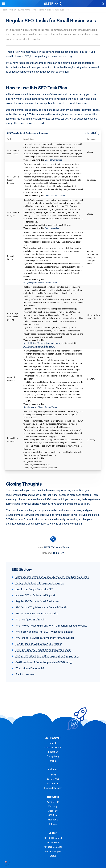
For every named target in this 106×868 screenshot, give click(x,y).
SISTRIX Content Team (56, 547)
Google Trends (51, 282)
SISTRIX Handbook (53, 838)
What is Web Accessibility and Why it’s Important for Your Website (51, 625)
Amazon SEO (53, 783)
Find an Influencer (53, 788)
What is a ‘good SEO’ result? (30, 619)
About (53, 743)
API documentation (53, 847)
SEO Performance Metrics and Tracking (36, 613)
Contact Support (53, 851)
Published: (46, 552)
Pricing (53, 774)
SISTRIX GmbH (53, 737)
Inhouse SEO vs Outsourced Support (35, 595)
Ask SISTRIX (15, 10)
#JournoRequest (53, 343)
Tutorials (53, 824)
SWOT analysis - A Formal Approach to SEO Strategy (44, 662)
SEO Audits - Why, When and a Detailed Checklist (41, 607)
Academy (53, 811)
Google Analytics (52, 228)
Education (53, 752)
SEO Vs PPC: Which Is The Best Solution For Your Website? (47, 656)
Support (53, 832)
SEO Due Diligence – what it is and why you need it (43, 650)
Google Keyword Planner (34, 282)
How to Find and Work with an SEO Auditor (38, 643)
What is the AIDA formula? (29, 668)
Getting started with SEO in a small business (39, 583)
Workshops (53, 806)
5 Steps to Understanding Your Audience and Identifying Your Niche (52, 577)
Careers (53, 747)
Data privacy (53, 756)
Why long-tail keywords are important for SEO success (44, 637)
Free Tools (53, 819)
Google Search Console (55, 195)
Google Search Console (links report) (39, 346)
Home (5, 10)
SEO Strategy (28, 10)
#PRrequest (40, 343)
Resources (53, 796)
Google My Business (53, 160)
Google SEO (53, 779)
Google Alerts (29, 343)
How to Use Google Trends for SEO (34, 589)
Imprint (53, 761)
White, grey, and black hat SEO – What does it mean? (44, 631)
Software (53, 769)
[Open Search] (103, 4)
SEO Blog (53, 815)
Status (53, 855)
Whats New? (53, 842)
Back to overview (25, 674)
